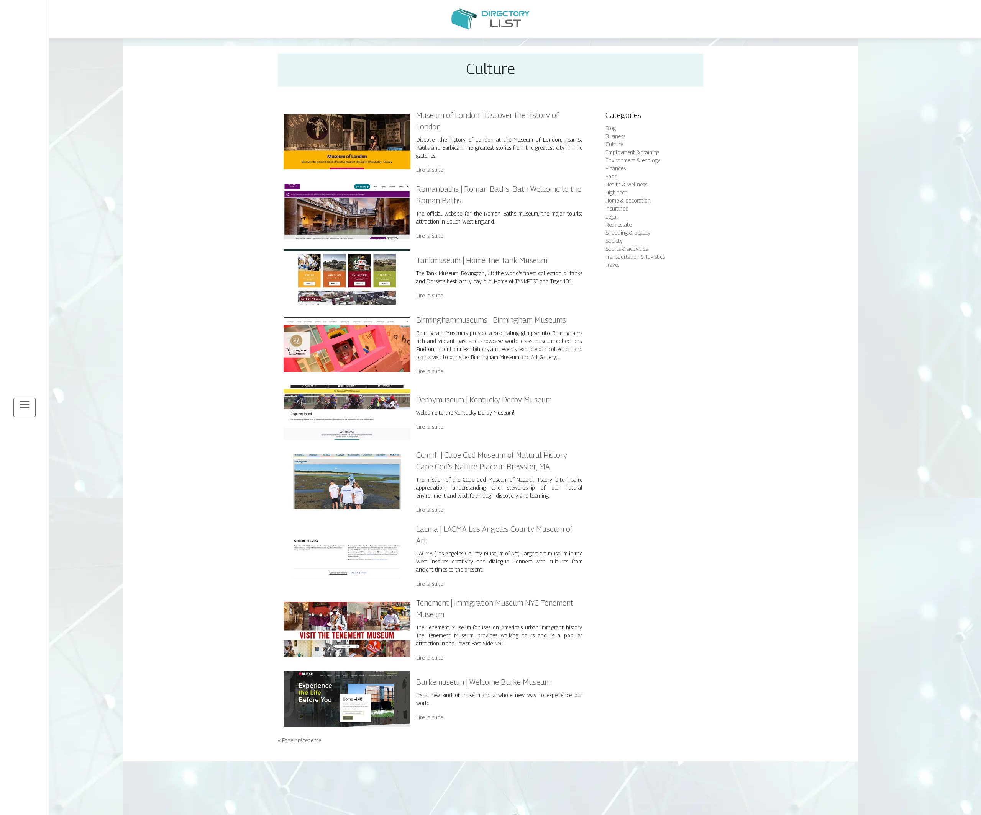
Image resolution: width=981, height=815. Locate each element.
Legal (611, 216)
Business (615, 136)
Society (614, 240)
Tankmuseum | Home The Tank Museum (481, 260)
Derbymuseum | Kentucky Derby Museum (484, 399)
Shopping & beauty (627, 232)
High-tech (616, 192)
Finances (615, 168)
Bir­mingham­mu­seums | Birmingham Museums (491, 320)
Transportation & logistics (635, 256)
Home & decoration (628, 200)
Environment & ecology (632, 160)
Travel (612, 264)
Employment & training (632, 152)
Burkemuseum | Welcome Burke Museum (483, 682)
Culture (614, 144)
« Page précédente (299, 740)
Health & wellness (626, 184)
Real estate (618, 224)
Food (611, 176)
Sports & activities (626, 248)
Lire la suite (429, 170)
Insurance (616, 208)
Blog (610, 128)
